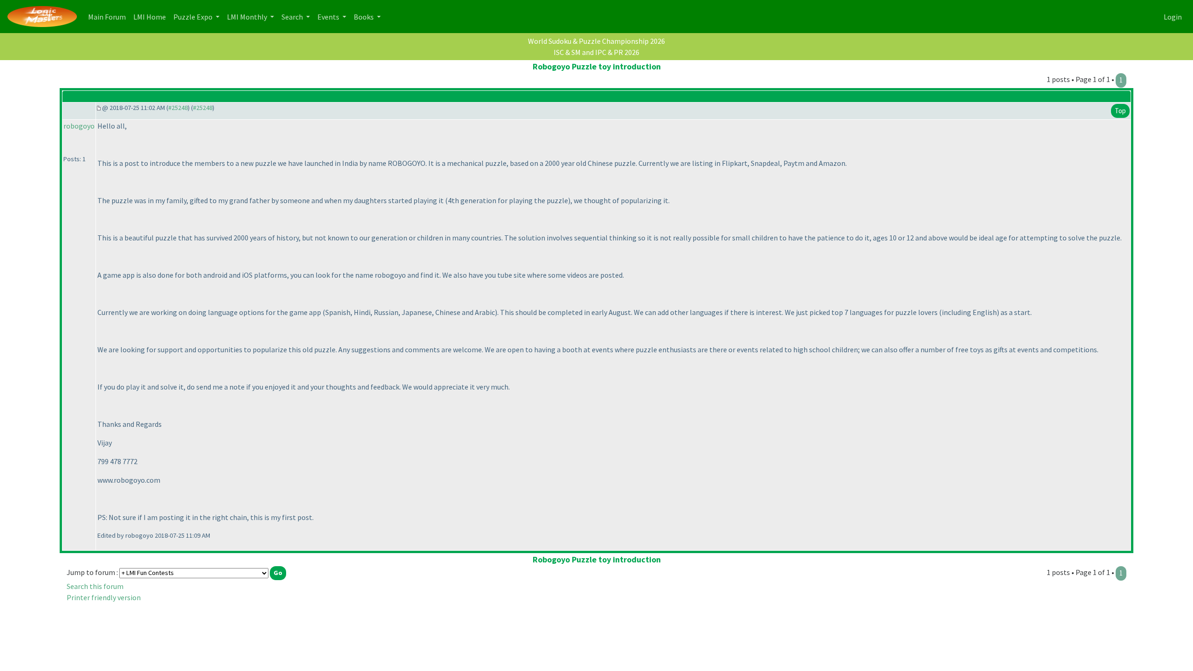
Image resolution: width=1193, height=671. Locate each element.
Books (364, 16)
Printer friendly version (104, 597)
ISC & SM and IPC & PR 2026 (596, 52)
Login (1173, 16)
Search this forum (95, 586)
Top (1120, 110)
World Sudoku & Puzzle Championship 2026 (596, 41)
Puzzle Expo (193, 16)
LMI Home (151, 16)
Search (292, 16)
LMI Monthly (247, 16)
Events (329, 16)
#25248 (178, 107)
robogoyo (79, 125)
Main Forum (109, 16)
